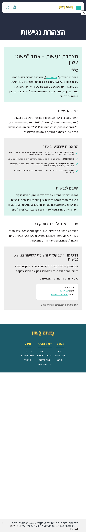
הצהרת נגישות (44, 364)
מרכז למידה (45, 351)
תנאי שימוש (60, 355)
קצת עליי (28, 351)
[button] (83, 13)
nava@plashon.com (59, 294)
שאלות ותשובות (27, 355)
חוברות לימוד (45, 359)
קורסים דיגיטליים (44, 355)
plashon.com (51, 77)
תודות (60, 359)
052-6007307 (64, 290)
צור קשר (27, 359)
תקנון (60, 351)
